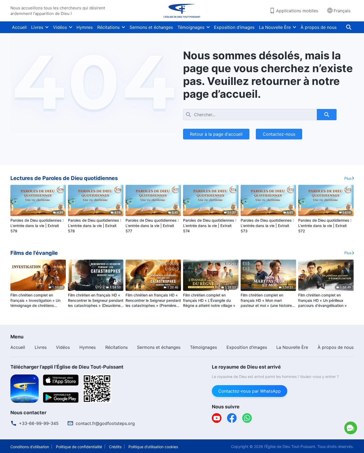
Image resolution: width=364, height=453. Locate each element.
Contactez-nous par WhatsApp (249, 391)
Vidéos (60, 27)
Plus (347, 178)
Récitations (108, 27)
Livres (37, 27)
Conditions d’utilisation (29, 446)
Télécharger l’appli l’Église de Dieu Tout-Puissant (66, 367)
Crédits (115, 446)
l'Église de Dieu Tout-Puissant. (290, 446)
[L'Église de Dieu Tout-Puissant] (182, 10)
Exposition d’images (234, 27)
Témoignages (190, 27)
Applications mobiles (297, 10)
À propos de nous (319, 27)
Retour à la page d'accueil (216, 134)
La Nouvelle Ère (275, 27)
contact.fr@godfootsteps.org (105, 423)
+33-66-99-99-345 (39, 423)
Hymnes (84, 27)
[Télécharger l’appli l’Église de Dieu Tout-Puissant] (24, 388)
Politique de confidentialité (79, 446)
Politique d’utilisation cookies (153, 446)
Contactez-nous (279, 134)
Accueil (19, 27)
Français (342, 10)
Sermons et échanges (151, 27)
